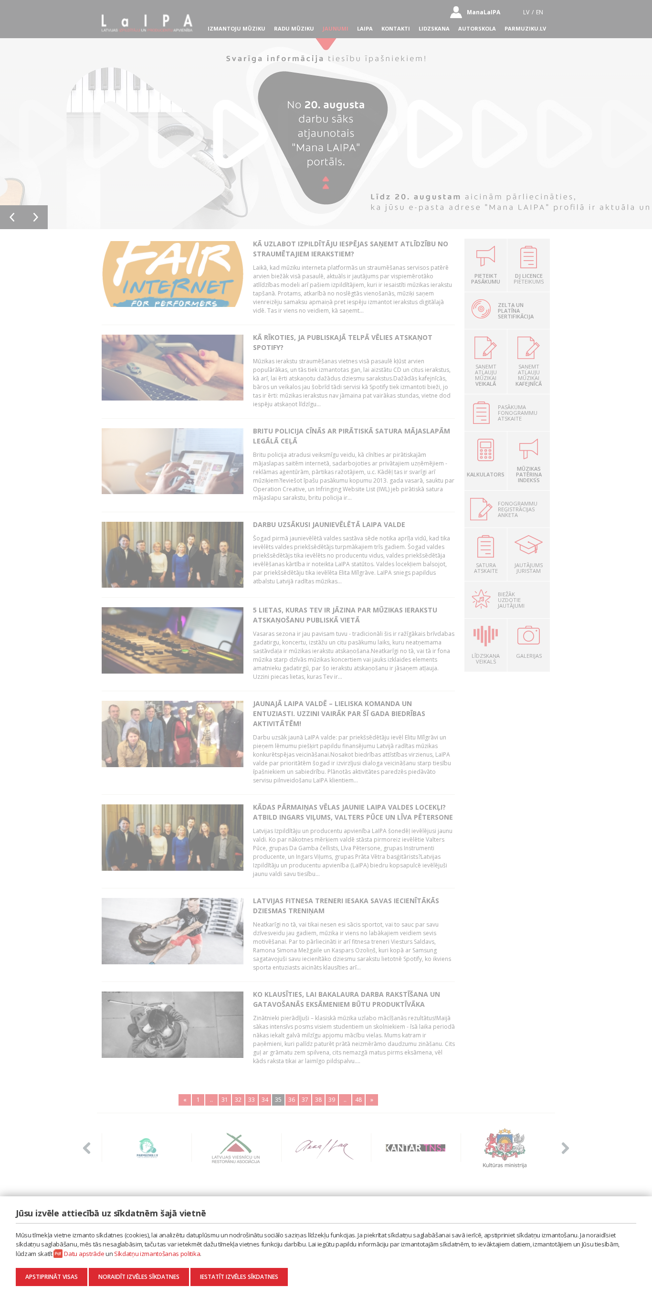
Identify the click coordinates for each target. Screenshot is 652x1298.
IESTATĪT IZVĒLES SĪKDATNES (239, 1277)
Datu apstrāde (84, 1253)
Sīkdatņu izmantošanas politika (157, 1253)
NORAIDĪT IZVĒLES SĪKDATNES (138, 1277)
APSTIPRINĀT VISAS (51, 1277)
